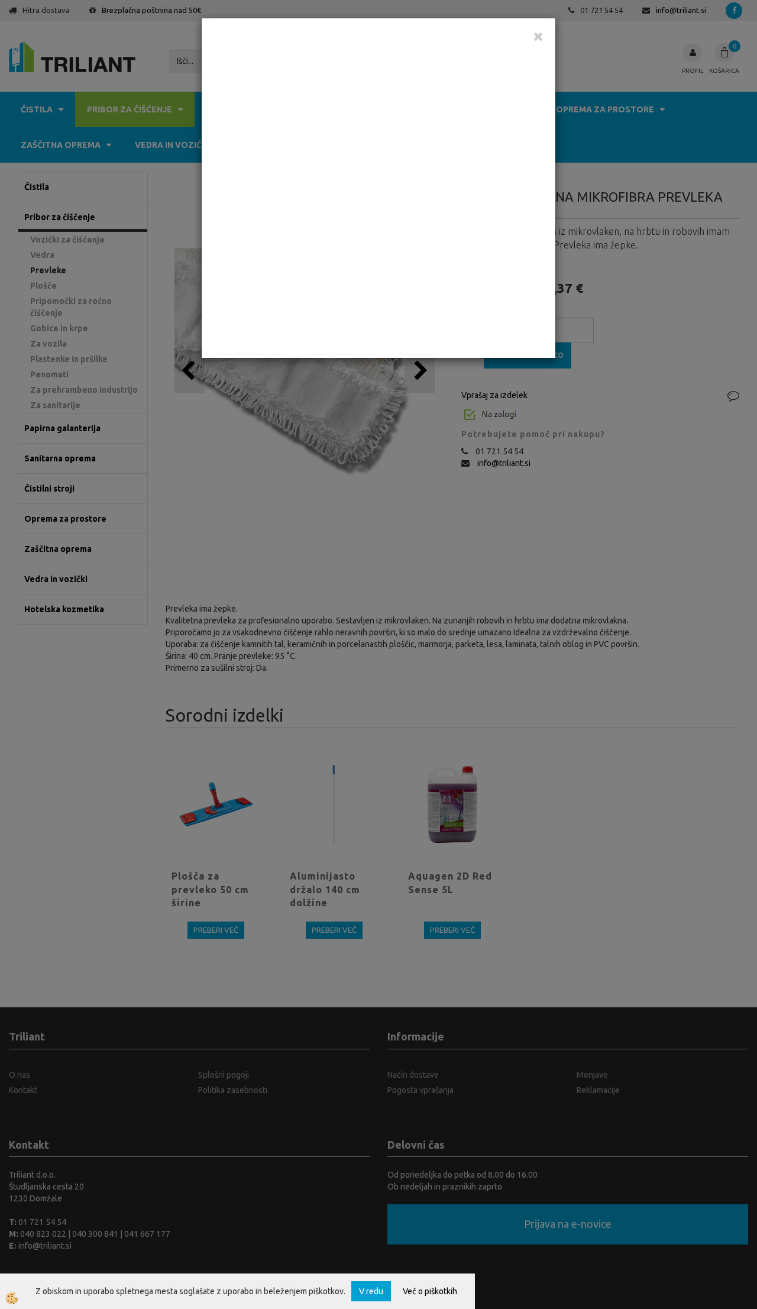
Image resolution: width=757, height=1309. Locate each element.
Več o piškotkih (430, 1291)
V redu (371, 1291)
